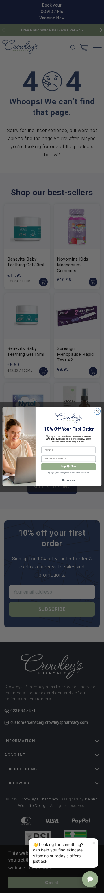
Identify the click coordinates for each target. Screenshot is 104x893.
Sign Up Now (68, 466)
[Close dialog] (97, 411)
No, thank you (68, 480)
